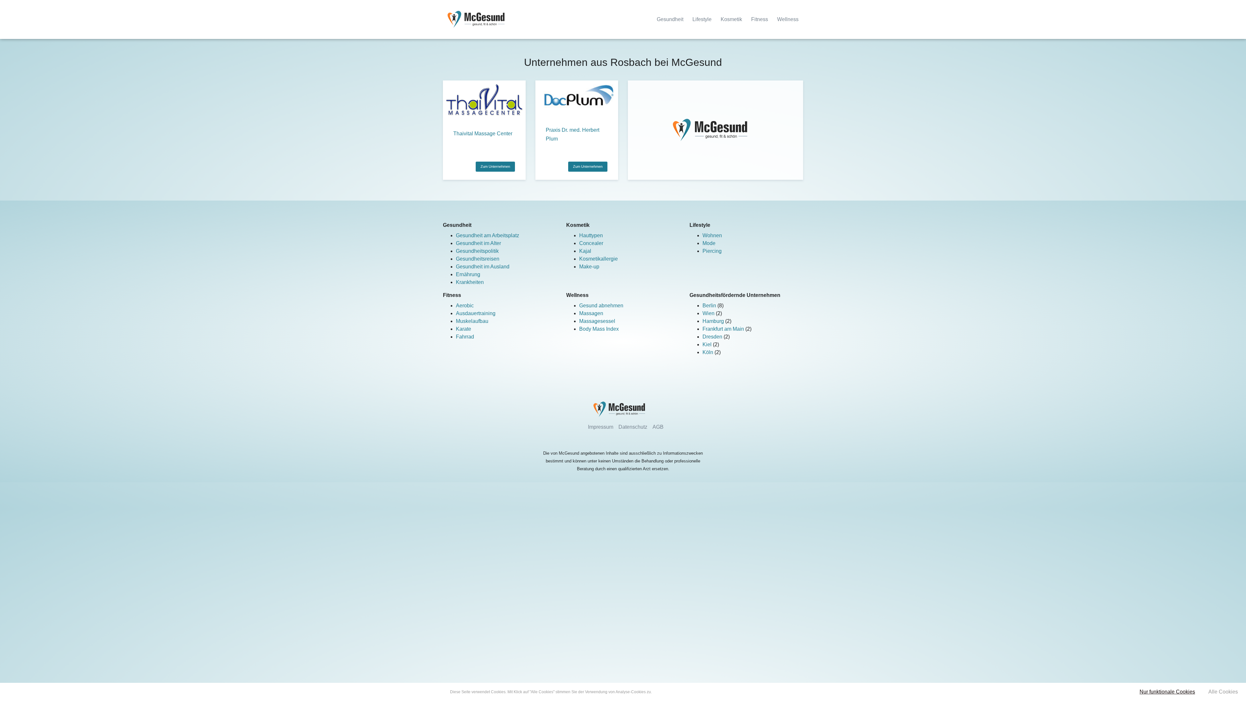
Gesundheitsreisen (477, 259)
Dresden (713, 336)
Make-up (589, 266)
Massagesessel (597, 321)
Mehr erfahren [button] (665, 692)
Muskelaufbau (472, 321)
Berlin (709, 305)
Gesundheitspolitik (477, 251)
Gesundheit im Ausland (482, 266)
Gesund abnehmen (601, 305)
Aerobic (465, 305)
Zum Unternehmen (495, 166)
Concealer (591, 243)
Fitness (759, 19)
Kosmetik (731, 19)
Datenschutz (632, 427)
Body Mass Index (599, 329)
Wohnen (712, 235)
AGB (658, 427)
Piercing (712, 251)
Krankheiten (470, 282)
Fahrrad (465, 336)
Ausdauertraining (475, 313)
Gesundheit (670, 19)
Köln (708, 352)
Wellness (788, 19)
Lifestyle (702, 19)
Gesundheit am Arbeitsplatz (487, 235)
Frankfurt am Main (723, 329)
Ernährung (468, 274)
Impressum (600, 427)
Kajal (585, 251)
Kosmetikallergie (598, 259)
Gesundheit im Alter (478, 243)
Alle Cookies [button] (1223, 692)
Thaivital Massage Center (482, 133)
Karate (463, 329)
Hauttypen (591, 235)
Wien (709, 313)
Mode (708, 243)
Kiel (707, 344)
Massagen (591, 313)
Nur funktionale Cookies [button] (1167, 692)
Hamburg (713, 321)
